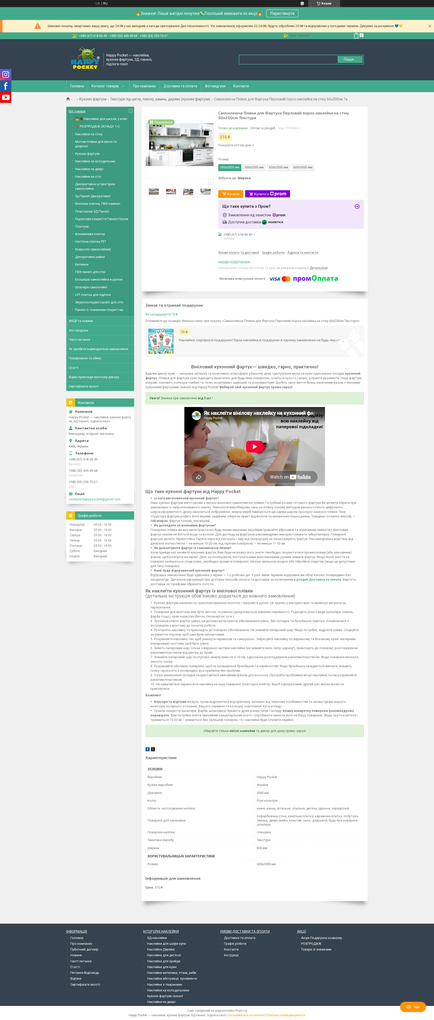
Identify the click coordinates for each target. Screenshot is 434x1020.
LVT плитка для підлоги (93, 295)
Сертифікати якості (84, 386)
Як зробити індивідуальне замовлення (98, 349)
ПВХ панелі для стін (90, 272)
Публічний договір (84, 949)
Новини (76, 955)
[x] (153, 750)
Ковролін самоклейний (93, 249)
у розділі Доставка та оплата (317, 579)
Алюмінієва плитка (90, 234)
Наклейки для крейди (163, 961)
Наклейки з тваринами (164, 984)
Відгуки (75, 978)
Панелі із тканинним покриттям (99, 310)
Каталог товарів (105, 86)
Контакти (241, 86)
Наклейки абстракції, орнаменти (172, 978)
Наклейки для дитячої (164, 955)
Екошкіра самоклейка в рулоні (99, 279)
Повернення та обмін (85, 358)
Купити (233, 194)
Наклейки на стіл (88, 176)
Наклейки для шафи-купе (166, 943)
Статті (74, 368)
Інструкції (231, 955)
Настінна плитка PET (90, 241)
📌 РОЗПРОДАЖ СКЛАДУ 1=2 (97, 126)
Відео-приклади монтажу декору (94, 377)
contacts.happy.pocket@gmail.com (95, 499)
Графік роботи (235, 943)
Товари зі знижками (316, 949)
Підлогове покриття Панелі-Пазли (101, 219)
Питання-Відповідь (84, 973)
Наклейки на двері (89, 169)
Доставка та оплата (180, 86)
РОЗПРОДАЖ (311, 943)
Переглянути (282, 13)
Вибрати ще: (234, 178)
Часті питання (79, 340)
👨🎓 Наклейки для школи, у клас (101, 119)
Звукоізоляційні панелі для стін (99, 302)
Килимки (81, 264)
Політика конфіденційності (286, 1015)
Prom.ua (241, 1010)
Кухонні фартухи (92, 99)
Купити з (261, 194)
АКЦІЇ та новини (81, 321)
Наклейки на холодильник (95, 161)
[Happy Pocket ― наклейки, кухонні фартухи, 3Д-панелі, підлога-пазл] (85, 59)
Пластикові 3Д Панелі (92, 211)
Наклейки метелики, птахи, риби (171, 973)
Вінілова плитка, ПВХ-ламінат (98, 204)
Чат (417, 1007)
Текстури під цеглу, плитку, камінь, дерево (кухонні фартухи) (160, 99)
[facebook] (147, 750)
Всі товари (77, 111)
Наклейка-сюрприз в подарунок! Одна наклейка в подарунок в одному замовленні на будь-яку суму (261, 340)
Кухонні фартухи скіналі (165, 996)
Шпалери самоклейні (91, 287)
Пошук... (350, 59)
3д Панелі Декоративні (93, 196)
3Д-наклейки (157, 938)
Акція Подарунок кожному (321, 938)
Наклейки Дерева (161, 949)
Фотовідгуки (215, 86)
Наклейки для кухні (162, 967)
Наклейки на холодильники (168, 990)
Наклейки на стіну (88, 134)
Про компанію (144, 86)
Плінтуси (82, 226)
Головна (77, 86)
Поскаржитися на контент (246, 1015)
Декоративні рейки (90, 257)
